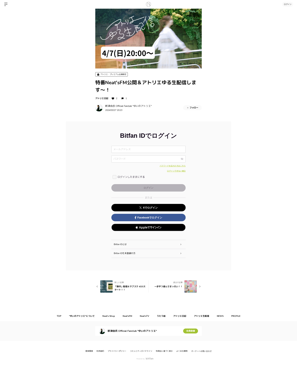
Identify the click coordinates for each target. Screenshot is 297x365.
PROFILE (235, 316)
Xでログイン (150, 207)
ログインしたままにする (131, 177)
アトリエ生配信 (201, 316)
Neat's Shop (108, 316)
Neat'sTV (144, 316)
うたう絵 (161, 316)
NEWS (220, 316)
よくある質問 (181, 351)
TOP (59, 316)
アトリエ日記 (101, 98)
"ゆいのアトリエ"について (82, 316)
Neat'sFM (127, 316)
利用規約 (100, 351)
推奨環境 (89, 351)
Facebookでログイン (149, 217)
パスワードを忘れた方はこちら (173, 166)
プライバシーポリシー (117, 351)
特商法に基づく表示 (164, 351)
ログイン (287, 4)
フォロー (194, 107)
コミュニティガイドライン (141, 351)
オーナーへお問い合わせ (201, 351)
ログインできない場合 (176, 171)
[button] (148, 227)
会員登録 (190, 330)
